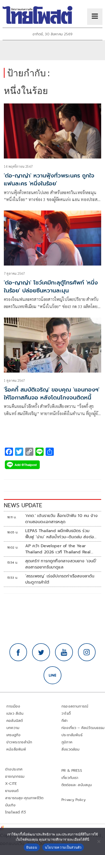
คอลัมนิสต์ (14, 720)
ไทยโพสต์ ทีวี (15, 812)
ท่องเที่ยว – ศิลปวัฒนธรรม (83, 728)
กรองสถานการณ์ (74, 706)
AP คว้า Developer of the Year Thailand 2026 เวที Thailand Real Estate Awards (58, 549)
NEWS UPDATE (23, 505)
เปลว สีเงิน (15, 713)
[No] (98, 841)
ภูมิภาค (66, 742)
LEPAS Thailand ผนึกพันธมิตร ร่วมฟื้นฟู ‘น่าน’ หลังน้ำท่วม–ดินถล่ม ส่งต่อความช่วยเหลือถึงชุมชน (59, 534)
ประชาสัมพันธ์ (72, 735)
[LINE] (52, 675)
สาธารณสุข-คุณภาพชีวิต (24, 798)
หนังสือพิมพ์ (16, 749)
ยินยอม (31, 847)
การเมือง (13, 706)
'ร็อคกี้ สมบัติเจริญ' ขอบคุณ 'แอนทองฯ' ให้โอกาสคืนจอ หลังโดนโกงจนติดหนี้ (51, 393)
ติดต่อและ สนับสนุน (76, 785)
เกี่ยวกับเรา (69, 777)
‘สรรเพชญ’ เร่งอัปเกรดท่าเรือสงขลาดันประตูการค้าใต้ (60, 579)
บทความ (12, 728)
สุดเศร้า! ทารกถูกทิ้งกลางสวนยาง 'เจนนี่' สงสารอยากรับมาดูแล (61, 564)
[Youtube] (64, 652)
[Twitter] (41, 652)
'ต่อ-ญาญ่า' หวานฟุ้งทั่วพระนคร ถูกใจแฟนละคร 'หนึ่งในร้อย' (49, 179)
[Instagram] (86, 652)
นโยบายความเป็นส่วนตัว (63, 847)
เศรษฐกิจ (13, 735)
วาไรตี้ (66, 713)
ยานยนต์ (11, 791)
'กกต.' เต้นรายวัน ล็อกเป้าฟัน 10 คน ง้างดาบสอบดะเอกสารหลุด (61, 519)
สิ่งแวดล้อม (70, 749)
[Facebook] (18, 652)
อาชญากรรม (15, 776)
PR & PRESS (71, 770)
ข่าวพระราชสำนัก (19, 742)
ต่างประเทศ (14, 769)
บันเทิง (10, 805)
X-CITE (11, 783)
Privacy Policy (73, 800)
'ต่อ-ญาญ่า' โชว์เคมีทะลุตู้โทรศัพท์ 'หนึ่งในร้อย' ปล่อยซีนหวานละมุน (51, 286)
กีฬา (64, 720)
